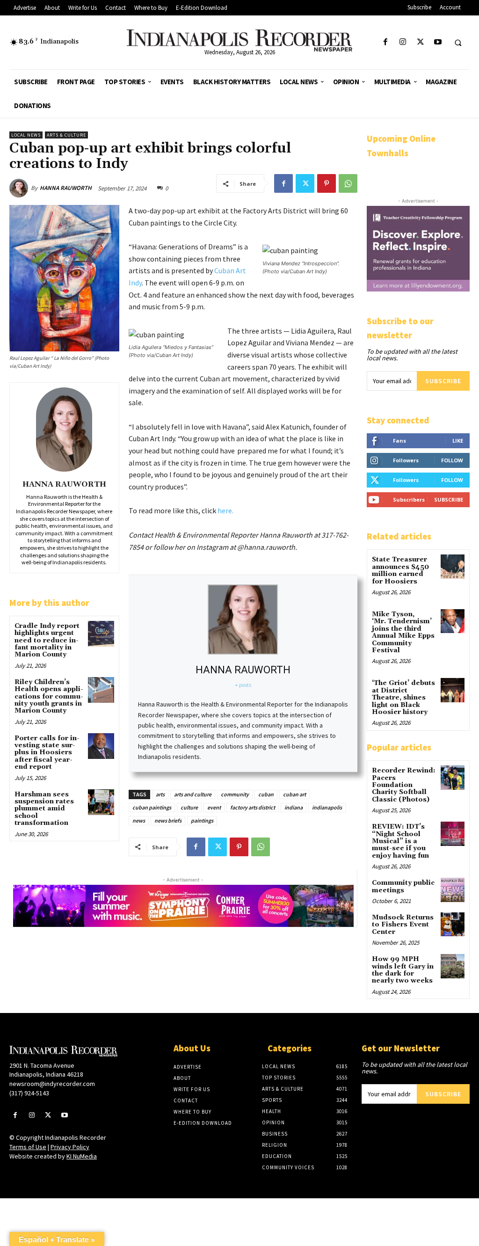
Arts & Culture (66, 135)
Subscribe (443, 381)
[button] (458, 42)
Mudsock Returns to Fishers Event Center (403, 924)
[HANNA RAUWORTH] (20, 188)
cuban (266, 794)
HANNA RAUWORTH (66, 188)
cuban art (294, 794)
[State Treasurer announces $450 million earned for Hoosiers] (452, 566)
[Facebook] (385, 42)
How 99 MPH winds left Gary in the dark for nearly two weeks (403, 970)
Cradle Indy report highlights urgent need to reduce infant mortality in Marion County (47, 640)
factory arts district (252, 807)
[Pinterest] (326, 183)
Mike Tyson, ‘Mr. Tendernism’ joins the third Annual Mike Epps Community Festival (403, 632)
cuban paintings (151, 807)
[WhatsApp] (348, 183)
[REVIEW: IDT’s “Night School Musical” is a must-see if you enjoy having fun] (452, 833)
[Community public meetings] (452, 890)
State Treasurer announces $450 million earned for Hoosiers (400, 570)
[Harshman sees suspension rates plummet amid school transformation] (101, 802)
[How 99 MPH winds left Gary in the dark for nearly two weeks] (452, 966)
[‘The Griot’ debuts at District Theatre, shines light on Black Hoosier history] (452, 690)
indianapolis (327, 807)
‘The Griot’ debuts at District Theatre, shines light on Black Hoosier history (403, 697)
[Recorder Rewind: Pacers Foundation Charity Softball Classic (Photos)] (452, 777)
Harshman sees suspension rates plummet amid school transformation (44, 809)
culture (189, 807)
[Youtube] (437, 42)
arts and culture (192, 794)
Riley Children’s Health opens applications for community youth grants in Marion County (49, 696)
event (214, 807)
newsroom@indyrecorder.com (52, 1083)
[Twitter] (420, 42)
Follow (452, 460)
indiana (293, 807)
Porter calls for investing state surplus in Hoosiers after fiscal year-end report (47, 753)
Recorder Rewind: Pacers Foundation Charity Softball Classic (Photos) (403, 785)
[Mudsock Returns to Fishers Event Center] (452, 924)
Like (457, 440)
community (235, 794)
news (138, 820)
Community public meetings (403, 886)
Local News (26, 135)
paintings (202, 820)
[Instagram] (403, 42)
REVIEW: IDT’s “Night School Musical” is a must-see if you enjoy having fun (400, 841)
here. (225, 510)
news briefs (167, 820)
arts (160, 794)
